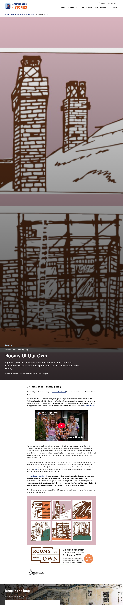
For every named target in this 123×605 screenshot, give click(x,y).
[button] (103, 3)
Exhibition (8, 345)
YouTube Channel (89, 406)
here (35, 469)
